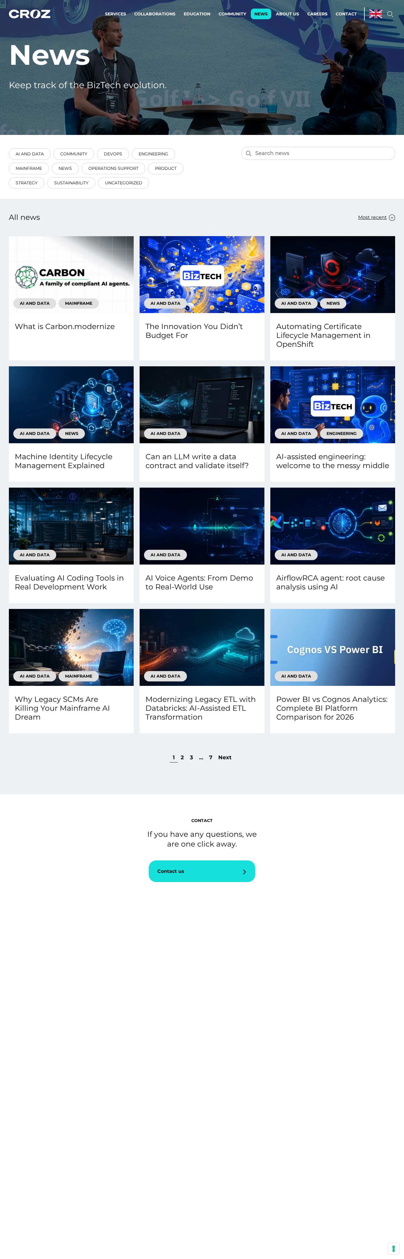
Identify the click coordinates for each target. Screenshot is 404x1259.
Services (115, 14)
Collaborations (154, 14)
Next (225, 757)
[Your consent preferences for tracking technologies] (393, 1248)
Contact (346, 14)
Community (232, 14)
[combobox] (373, 217)
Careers (317, 14)
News (261, 14)
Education (197, 14)
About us (287, 14)
